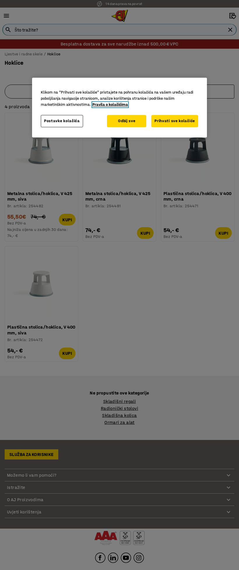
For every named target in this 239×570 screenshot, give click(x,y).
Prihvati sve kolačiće (174, 121)
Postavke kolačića (62, 121)
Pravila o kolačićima (110, 104)
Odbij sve (126, 121)
